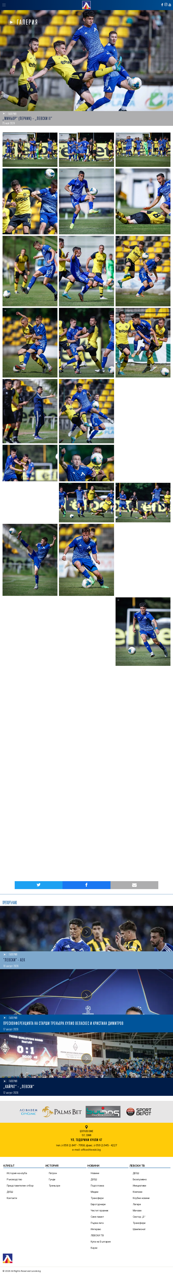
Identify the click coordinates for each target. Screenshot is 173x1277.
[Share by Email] (134, 885)
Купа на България (101, 1241)
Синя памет (97, 1216)
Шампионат (139, 1229)
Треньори (54, 1185)
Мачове (137, 1210)
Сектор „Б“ (139, 1216)
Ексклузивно (140, 1179)
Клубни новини (141, 1198)
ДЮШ (10, 1191)
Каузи (94, 1247)
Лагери (137, 1204)
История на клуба (17, 1173)
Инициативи (139, 1185)
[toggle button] (4, 5)
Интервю (96, 1229)
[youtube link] (169, 4)
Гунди (52, 1179)
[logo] (86, 4)
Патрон (53, 1173)
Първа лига (97, 1222)
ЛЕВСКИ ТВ (97, 1235)
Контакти (12, 1198)
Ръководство (14, 1179)
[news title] (86, 928)
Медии (94, 1191)
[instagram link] (165, 4)
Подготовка (97, 1185)
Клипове (137, 1191)
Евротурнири (98, 1204)
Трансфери (97, 1198)
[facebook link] (162, 4)
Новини (95, 1173)
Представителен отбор (20, 1185)
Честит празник (99, 1210)
